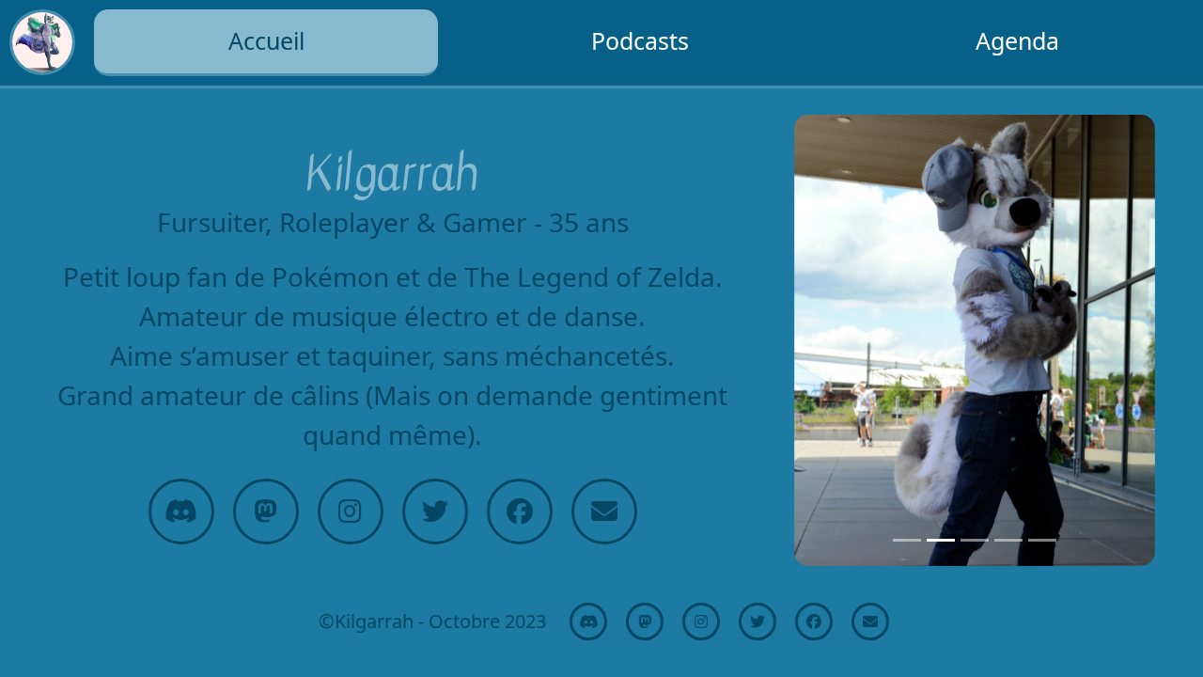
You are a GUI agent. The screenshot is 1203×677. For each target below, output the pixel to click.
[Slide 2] (941, 540)
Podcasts (640, 40)
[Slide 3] (975, 540)
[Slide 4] (1008, 540)
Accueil (266, 40)
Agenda (1017, 40)
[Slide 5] (1042, 540)
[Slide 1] (907, 540)
